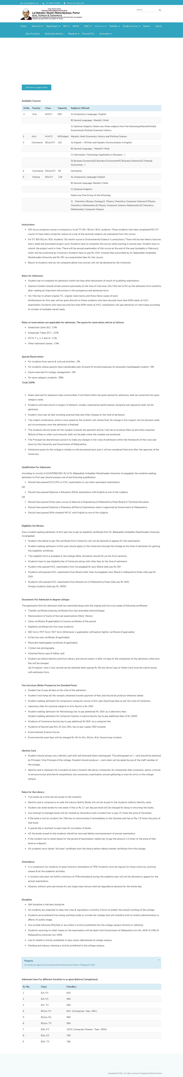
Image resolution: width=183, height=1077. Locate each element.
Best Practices (33, 33)
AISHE (76, 26)
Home (23, 26)
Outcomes (104, 33)
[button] (36, 87)
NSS (65, 26)
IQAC (86, 26)
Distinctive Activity (54, 33)
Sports (158, 26)
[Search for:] (146, 9)
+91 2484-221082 (53, 3)
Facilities (113, 26)
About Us (36, 26)
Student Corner (130, 26)
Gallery (146, 26)
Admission (99, 26)
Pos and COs (88, 33)
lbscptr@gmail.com (31, 3)
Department (52, 26)
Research (72, 33)
